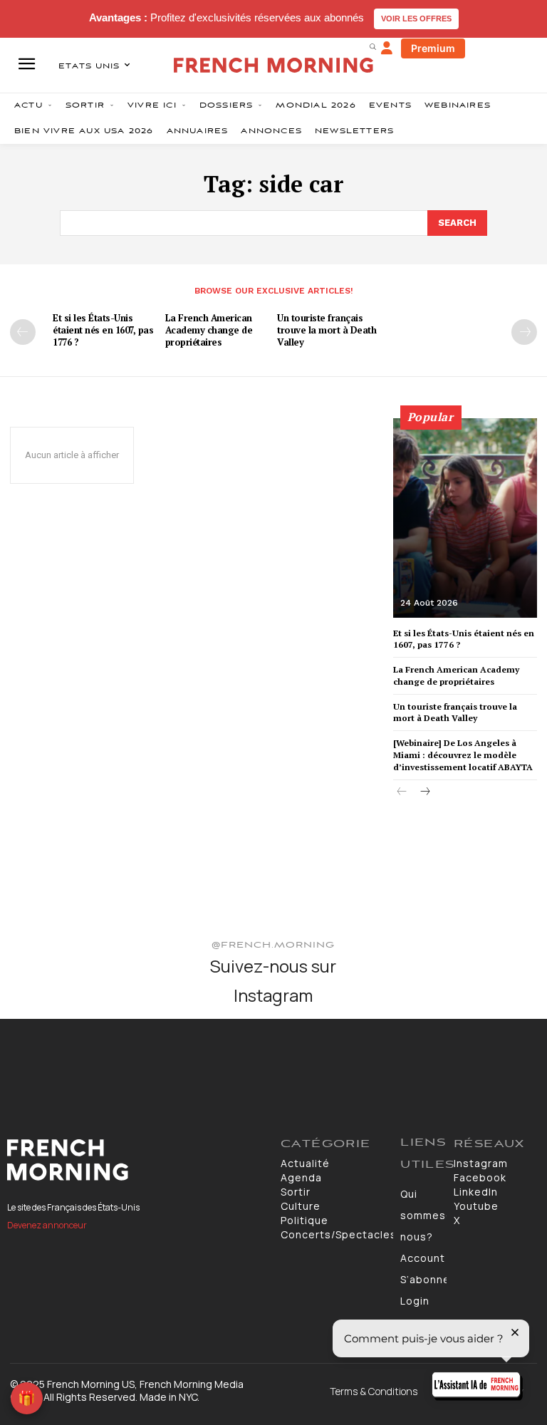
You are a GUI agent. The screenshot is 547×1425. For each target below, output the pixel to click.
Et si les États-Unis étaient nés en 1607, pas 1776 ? (103, 329)
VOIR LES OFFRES (416, 18)
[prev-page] (23, 332)
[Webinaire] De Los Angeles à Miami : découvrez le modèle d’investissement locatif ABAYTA (463, 754)
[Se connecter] (386, 48)
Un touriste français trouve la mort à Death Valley (326, 329)
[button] (372, 46)
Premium (433, 48)
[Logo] (136, 1160)
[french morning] (273, 65)
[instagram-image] (44, 1063)
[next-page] (524, 332)
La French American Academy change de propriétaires (209, 329)
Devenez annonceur (47, 1225)
